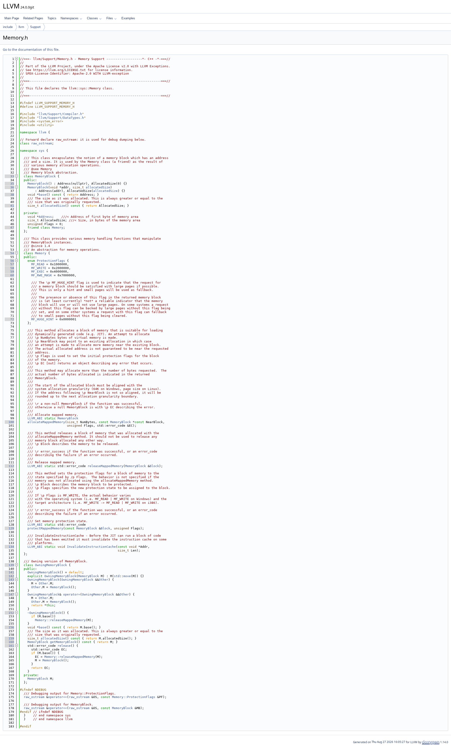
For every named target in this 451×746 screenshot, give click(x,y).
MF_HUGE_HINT (42, 319)
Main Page (11, 18)
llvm (21, 27)
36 (9, 187)
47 (9, 227)
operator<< (57, 697)
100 (9, 422)
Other (103, 579)
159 (9, 638)
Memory (57, 227)
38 (9, 194)
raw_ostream (41, 143)
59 (9, 271)
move (127, 576)
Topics (51, 18)
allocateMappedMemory (46, 422)
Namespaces (69, 18)
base (42, 194)
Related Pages (33, 18)
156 (9, 627)
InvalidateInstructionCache (91, 546)
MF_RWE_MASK (41, 275)
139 (9, 565)
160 (9, 642)
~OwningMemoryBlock (44, 613)
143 (9, 579)
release (64, 645)
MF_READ (37, 264)
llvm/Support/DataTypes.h (61, 117)
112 (9, 466)
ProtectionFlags (51, 260)
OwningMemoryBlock (51, 565)
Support (35, 27)
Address (45, 216)
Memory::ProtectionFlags (133, 697)
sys (41, 150)
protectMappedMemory (45, 528)
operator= (71, 594)
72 (9, 319)
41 (9, 205)
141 (9, 572)
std (117, 576)
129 (9, 528)
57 (9, 264)
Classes (92, 18)
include (8, 27)
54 (9, 253)
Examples (128, 18)
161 (9, 645)
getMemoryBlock (63, 642)
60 (9, 275)
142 (9, 576)
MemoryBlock (45, 176)
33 (9, 176)
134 (9, 546)
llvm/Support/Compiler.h (60, 114)
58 (9, 268)
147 (9, 594)
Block (154, 466)
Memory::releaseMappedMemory (60, 620)
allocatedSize (98, 187)
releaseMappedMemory (105, 466)
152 (9, 613)
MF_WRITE (38, 268)
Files (109, 18)
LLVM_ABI (35, 418)
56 (9, 260)
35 (9, 183)
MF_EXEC (37, 271)
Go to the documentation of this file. (31, 49)
